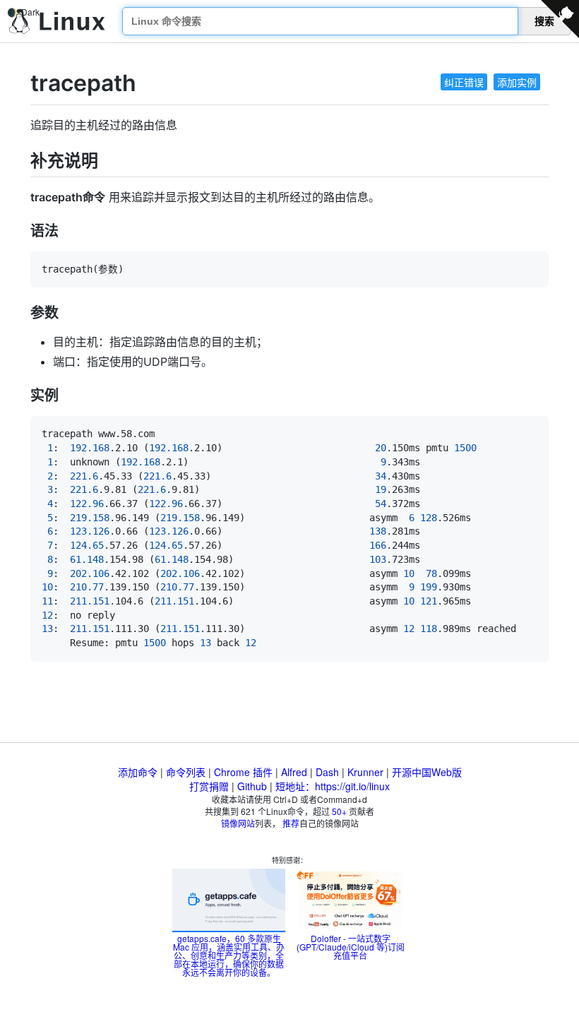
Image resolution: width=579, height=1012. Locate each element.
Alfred (294, 772)
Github (252, 786)
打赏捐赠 (209, 786)
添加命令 (137, 772)
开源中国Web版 (427, 772)
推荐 (290, 823)
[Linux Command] (57, 21)
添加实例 (517, 82)
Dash (327, 772)
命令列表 (185, 772)
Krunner (365, 772)
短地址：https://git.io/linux (332, 786)
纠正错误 (464, 82)
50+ (339, 811)
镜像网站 (238, 823)
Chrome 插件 (243, 772)
